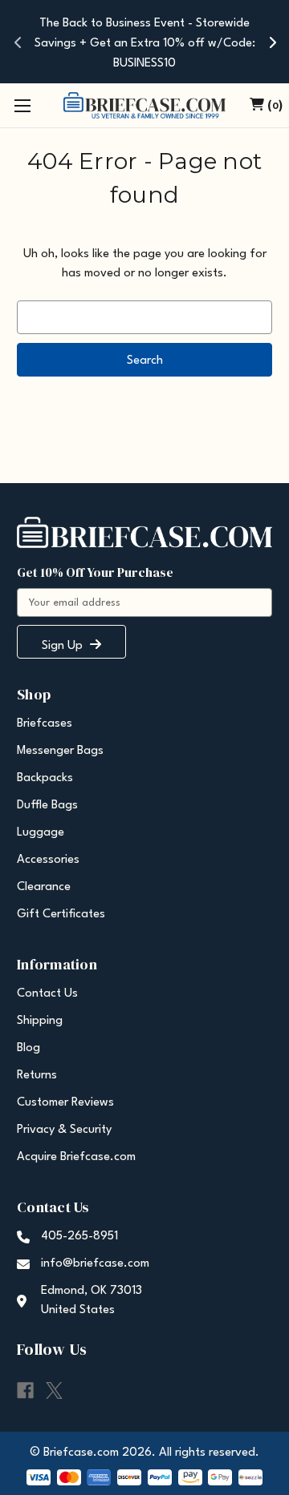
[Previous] (18, 42)
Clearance (44, 887)
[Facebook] (25, 1390)
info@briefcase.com (95, 1264)
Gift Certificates (61, 915)
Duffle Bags (47, 806)
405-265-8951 (79, 1237)
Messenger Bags (60, 751)
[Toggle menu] (22, 105)
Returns (37, 1076)
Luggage (40, 833)
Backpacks (45, 778)
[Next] (271, 42)
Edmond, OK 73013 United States (91, 1300)
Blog (28, 1048)
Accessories (48, 860)
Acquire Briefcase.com (76, 1157)
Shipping (40, 1021)
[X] (54, 1390)
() (275, 106)
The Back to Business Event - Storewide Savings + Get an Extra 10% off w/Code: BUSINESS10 (145, 44)
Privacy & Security (64, 1130)
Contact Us (47, 994)
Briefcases (44, 724)
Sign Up (64, 646)
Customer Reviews (65, 1103)
